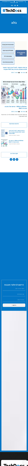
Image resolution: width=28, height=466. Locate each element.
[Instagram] (11, 159)
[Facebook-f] (17, 159)
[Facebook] (17, 5)
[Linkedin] (15, 5)
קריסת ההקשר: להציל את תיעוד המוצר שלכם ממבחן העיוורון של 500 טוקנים (15, 68)
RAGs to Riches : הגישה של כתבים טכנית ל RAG (16, 141)
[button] (11, 5)
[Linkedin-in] (14, 159)
